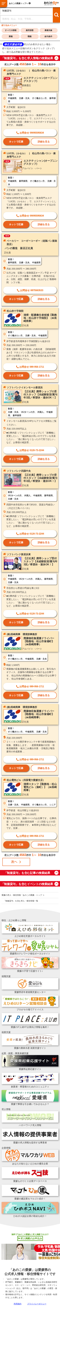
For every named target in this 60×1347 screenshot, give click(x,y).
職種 (30, 36)
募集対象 (48, 30)
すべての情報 (10, 30)
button (56, 58)
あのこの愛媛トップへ (18, 3)
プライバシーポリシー (36, 1304)
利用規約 (17, 1304)
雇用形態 (29, 30)
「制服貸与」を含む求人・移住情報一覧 (21, 901)
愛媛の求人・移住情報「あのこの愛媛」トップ (22, 895)
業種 (11, 36)
